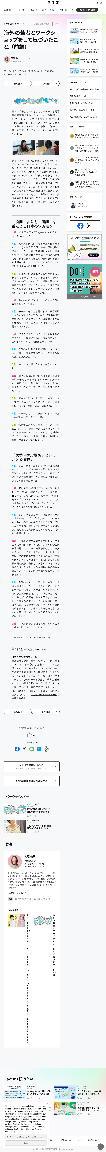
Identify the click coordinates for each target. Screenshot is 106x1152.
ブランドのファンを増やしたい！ (81, 103)
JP (97, 3)
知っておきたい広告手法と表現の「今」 (84, 89)
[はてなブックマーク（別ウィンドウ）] (38, 749)
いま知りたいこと (76, 82)
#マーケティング (10, 70)
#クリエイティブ (34, 70)
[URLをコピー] (46, 749)
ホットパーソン (76, 196)
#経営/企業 (21, 70)
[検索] (73, 10)
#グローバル (8, 74)
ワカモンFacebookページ (44, 694)
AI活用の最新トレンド (78, 96)
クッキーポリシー (80, 1141)
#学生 (26, 74)
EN (101, 3)
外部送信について (65, 1141)
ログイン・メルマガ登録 (87, 10)
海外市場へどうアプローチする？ (83, 110)
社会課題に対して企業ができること (83, 116)
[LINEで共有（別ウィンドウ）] (31, 749)
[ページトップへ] (100, 1146)
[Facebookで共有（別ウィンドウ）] (17, 749)
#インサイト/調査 (47, 70)
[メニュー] (101, 10)
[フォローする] (30, 58)
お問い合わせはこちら (93, 1141)
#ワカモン (18, 74)
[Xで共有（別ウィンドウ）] (24, 749)
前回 (50, 115)
